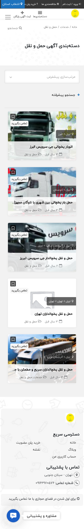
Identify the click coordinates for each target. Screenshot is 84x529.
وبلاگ (72, 449)
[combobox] (42, 76)
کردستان (58, 190)
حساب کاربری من (64, 456)
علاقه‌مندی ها (49, 4)
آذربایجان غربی (55, 357)
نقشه (36, 449)
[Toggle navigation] (7, 17)
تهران (60, 301)
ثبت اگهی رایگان (22, 16)
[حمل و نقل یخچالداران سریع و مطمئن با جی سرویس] (42, 358)
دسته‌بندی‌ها (40, 16)
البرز (60, 134)
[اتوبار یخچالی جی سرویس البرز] (42, 135)
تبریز (40, 245)
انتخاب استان (11, 3)
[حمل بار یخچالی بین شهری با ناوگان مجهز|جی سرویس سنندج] (42, 191)
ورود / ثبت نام (71, 4)
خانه (74, 27)
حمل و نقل (30, 154)
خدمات (64, 27)
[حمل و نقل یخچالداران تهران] (42, 302)
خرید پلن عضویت (27, 4)
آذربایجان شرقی (54, 245)
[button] (13, 515)
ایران (68, 134)
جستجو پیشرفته (63, 95)
